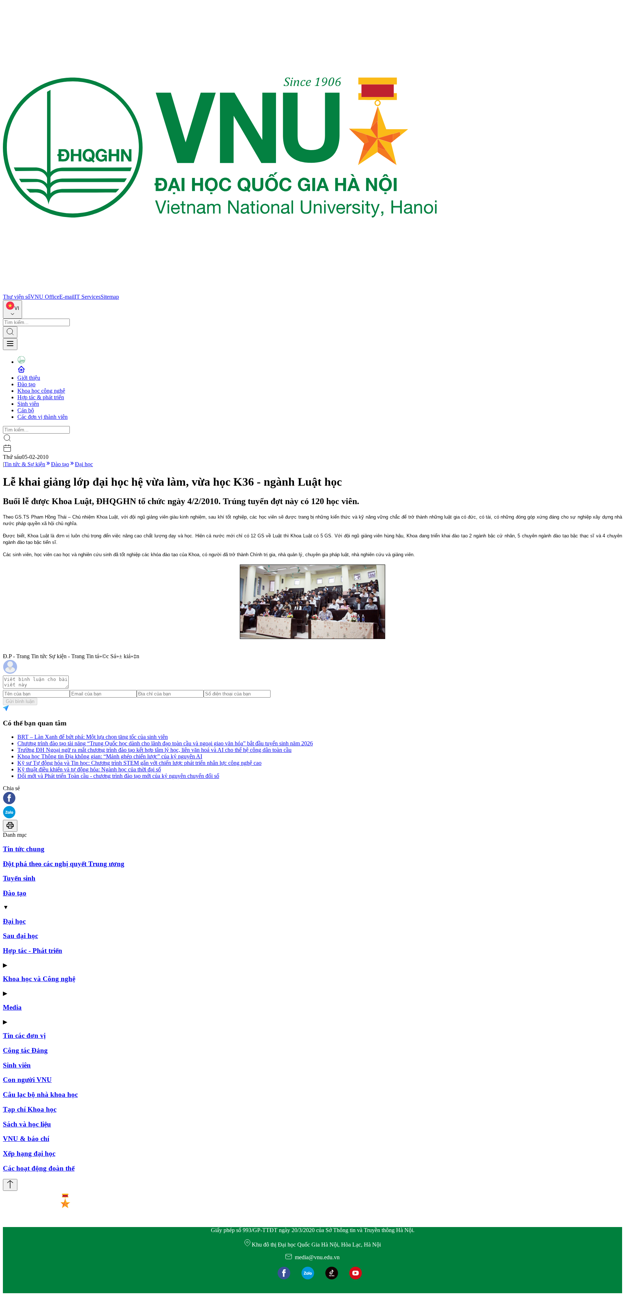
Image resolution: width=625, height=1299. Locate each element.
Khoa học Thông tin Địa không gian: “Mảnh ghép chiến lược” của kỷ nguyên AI (109, 756)
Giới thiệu (28, 378)
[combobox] (12, 309)
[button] (312, 799)
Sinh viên (28, 404)
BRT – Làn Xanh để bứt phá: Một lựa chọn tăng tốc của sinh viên (92, 737)
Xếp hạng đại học (29, 1153)
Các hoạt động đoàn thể (39, 1168)
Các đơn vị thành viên (42, 417)
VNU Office (44, 297)
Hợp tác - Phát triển (32, 950)
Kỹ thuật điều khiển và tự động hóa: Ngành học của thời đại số (89, 769)
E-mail (67, 297)
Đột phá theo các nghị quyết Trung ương (63, 864)
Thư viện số (16, 297)
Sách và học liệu (27, 1124)
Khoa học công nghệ (41, 391)
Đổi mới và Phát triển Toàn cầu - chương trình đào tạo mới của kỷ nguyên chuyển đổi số (118, 776)
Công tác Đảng (25, 1050)
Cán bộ (25, 410)
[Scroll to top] (10, 1185)
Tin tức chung (23, 849)
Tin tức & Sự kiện (24, 464)
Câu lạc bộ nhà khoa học (40, 1094)
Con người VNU (27, 1079)
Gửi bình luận (20, 701)
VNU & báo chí (26, 1138)
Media (12, 1007)
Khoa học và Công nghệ (39, 979)
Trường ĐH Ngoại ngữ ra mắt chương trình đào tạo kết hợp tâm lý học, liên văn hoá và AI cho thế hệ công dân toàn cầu (154, 750)
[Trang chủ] (220, 290)
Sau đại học (20, 936)
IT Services (88, 297)
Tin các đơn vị (24, 1035)
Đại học (84, 464)
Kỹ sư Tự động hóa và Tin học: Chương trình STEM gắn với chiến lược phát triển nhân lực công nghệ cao (139, 763)
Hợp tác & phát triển (40, 397)
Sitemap (110, 297)
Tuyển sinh (19, 878)
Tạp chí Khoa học (29, 1109)
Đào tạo (26, 384)
